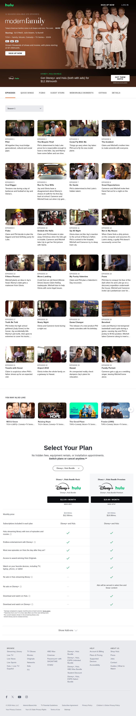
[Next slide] (130, 409)
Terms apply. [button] (46, 611)
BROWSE (10, 648)
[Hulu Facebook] (9, 697)
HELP (92, 648)
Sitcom (22, 37)
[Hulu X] (15, 697)
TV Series (39, 37)
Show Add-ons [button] (65, 630)
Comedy (29, 37)
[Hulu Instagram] (26, 697)
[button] (10, 92)
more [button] (57, 28)
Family (15, 37)
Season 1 (11, 108)
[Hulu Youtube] (21, 697)
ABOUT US (114, 648)
